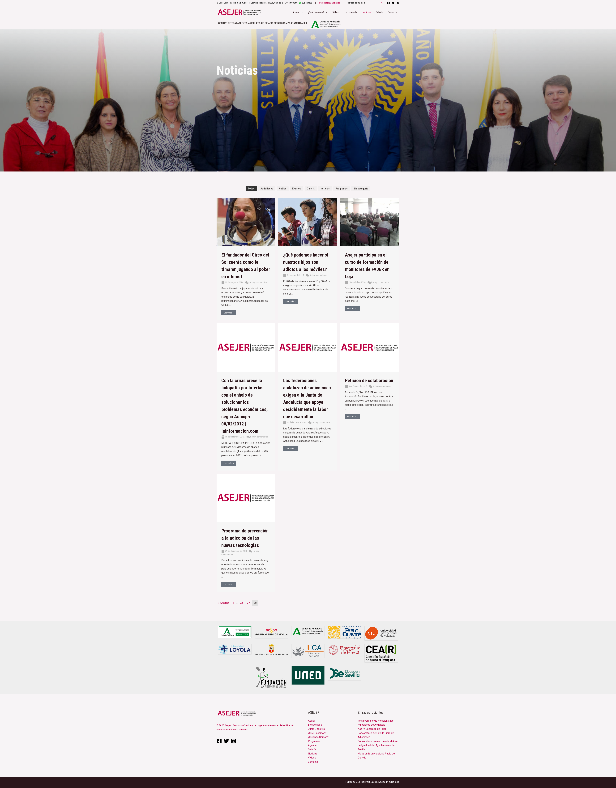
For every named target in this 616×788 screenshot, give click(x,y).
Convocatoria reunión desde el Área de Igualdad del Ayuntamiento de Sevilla (378, 745)
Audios (282, 188)
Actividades (267, 188)
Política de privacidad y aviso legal (382, 782)
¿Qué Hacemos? (317, 733)
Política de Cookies (354, 782)
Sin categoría (361, 188)
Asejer (311, 720)
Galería (311, 188)
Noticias (325, 188)
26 (241, 602)
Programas (342, 188)
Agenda (312, 745)
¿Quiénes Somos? (318, 737)
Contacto (313, 761)
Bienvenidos (315, 724)
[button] (382, 3)
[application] (301, 12)
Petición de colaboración (369, 380)
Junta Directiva (316, 728)
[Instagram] (398, 2)
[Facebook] (388, 2)
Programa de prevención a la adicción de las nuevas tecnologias (245, 538)
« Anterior (223, 602)
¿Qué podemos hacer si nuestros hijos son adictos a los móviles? (305, 262)
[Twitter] (393, 2)
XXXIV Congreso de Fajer (372, 728)
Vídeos (312, 757)
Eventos (296, 188)
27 (248, 602)
